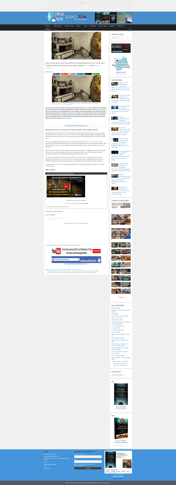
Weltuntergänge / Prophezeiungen (120, 357)
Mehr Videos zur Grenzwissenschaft (76, 203)
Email (75, 459)
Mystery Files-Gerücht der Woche (120, 334)
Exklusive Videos (69, 26)
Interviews (114, 332)
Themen (47, 26)
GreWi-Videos (57, 26)
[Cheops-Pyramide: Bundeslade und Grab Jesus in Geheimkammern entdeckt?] (126, 264)
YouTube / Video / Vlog (76, 269)
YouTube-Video (66, 118)
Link (88, 107)
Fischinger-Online (68, 104)
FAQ (45, 462)
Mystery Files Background (51, 456)
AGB (45, 466)
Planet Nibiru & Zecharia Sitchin (120, 340)
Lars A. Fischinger (50, 215)
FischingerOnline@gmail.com (59, 218)
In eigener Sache (116, 330)
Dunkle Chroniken (121, 408)
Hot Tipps (114, 328)
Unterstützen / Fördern (50, 454)
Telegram (47, 29)
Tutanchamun (101, 109)
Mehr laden (121, 297)
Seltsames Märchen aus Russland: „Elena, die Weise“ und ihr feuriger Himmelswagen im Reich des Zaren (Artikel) (73, 271)
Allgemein (114, 308)
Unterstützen (92, 26)
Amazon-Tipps (103, 26)
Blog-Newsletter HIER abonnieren (76, 125)
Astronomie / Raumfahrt (118, 316)
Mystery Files (120, 26)
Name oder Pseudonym (79, 454)
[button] (56, 74)
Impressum (47, 468)
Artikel (113, 314)
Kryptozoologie (117, 326)
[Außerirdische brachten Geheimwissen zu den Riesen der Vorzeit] (116, 271)
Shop (85, 26)
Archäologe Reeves (68, 159)
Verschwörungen (116, 355)
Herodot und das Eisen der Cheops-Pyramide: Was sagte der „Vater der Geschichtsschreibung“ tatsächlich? (72, 272)
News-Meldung (67, 269)
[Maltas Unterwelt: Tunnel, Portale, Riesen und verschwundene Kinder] (126, 258)
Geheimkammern (100, 145)
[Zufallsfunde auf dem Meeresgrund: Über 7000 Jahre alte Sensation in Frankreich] (116, 264)
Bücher (78, 26)
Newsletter (112, 26)
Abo (56, 206)
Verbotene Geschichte (120, 442)
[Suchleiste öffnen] (130, 29)
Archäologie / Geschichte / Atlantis (55, 269)
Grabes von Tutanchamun (91, 141)
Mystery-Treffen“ (121, 72)
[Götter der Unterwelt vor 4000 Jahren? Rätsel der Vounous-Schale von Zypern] (126, 251)
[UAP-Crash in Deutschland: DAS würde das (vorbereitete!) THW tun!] (126, 291)
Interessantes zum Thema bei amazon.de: (76, 223)
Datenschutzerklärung (50, 464)
